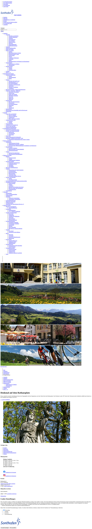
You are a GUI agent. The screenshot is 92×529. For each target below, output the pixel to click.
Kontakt (5, 447)
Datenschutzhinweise (7, 451)
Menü (2, 31)
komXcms (14, 493)
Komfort (6, 512)
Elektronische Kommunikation (9, 452)
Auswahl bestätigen (5, 527)
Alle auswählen (13, 527)
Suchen (2, 29)
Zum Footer (5, 6)
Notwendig (7, 510)
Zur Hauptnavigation (7, 1)
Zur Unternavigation (7, 2)
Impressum (5, 449)
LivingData (9, 493)
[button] (5, 33)
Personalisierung (8, 514)
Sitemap (5, 454)
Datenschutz (5, 450)
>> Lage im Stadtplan (5, 399)
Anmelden (5, 24)
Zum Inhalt (5, 4)
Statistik (6, 511)
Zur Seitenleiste (6, 5)
